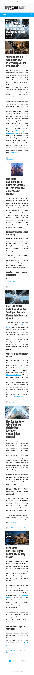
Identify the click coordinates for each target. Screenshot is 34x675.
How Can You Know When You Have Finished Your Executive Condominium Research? (15, 429)
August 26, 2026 (19, 158)
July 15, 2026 (19, 527)
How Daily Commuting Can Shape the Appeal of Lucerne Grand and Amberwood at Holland (15, 186)
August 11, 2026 (9, 37)
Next (23, 661)
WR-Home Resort (15, 671)
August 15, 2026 (19, 286)
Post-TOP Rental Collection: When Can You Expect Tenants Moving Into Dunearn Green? (16, 312)
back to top (22, 671)
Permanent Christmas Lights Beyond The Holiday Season (15, 553)
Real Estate (8, 20)
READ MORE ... (16, 152)
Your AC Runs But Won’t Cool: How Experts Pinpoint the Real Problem (16, 62)
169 (19, 661)
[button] (17, 1)
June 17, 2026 (19, 650)
